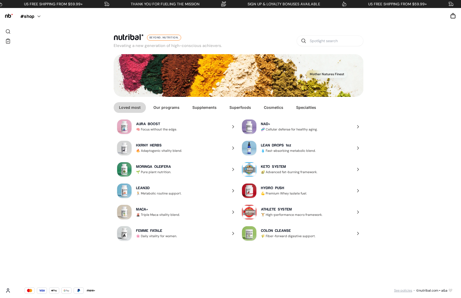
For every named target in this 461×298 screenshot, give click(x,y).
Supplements (204, 107)
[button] (453, 16)
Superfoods (240, 107)
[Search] (8, 31)
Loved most (130, 107)
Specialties (306, 107)
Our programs (166, 107)
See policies (403, 290)
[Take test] (8, 41)
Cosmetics (273, 107)
